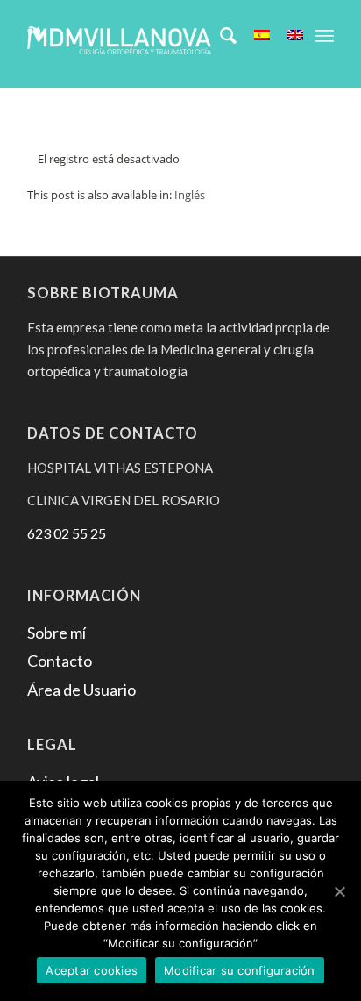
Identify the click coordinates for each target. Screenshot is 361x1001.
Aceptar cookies (92, 970)
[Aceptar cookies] (339, 891)
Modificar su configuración (239, 970)
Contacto (59, 660)
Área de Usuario (81, 689)
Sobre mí (56, 632)
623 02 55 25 (66, 533)
